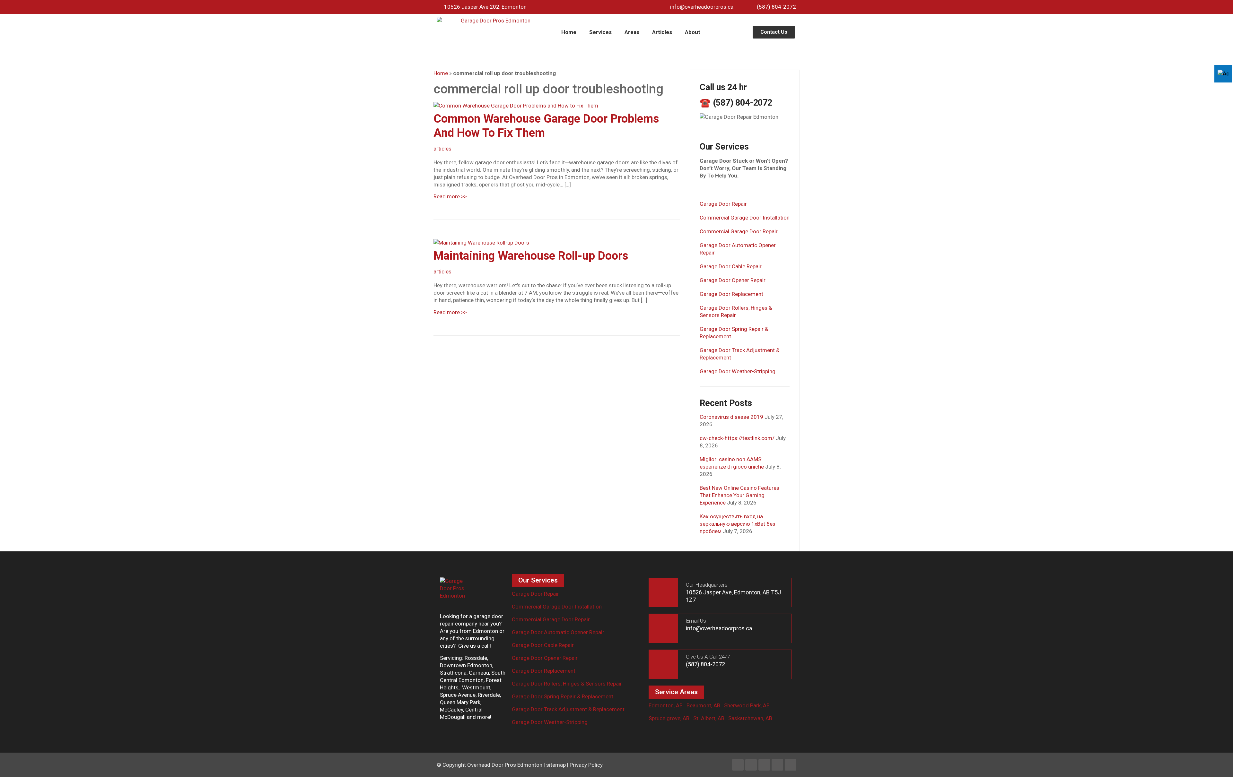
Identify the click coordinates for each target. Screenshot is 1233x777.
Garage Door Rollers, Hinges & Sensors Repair (567, 683)
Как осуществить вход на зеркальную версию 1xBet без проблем (737, 523)
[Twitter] (764, 765)
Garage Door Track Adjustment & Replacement (568, 709)
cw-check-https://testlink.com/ (737, 438)
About (692, 32)
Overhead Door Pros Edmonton (504, 765)
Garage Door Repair (723, 204)
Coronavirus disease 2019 (731, 417)
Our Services (538, 580)
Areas (632, 32)
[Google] (790, 765)
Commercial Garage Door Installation (745, 217)
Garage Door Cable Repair (731, 266)
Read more (450, 196)
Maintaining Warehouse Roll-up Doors (530, 256)
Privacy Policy (586, 765)
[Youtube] (777, 765)
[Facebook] (738, 765)
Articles (662, 32)
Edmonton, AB (666, 705)
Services (600, 32)
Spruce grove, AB (669, 718)
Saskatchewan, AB (750, 718)
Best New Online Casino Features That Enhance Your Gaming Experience (739, 495)
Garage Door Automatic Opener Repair (558, 632)
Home (568, 32)
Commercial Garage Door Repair (739, 231)
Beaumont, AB (703, 705)
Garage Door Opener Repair (732, 280)
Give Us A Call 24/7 (708, 656)
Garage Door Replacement (731, 294)
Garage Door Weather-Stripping (737, 371)
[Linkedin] (751, 765)
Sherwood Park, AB (747, 705)
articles (442, 148)
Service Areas (676, 692)
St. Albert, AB (708, 718)
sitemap (556, 765)
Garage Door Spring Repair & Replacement (562, 696)
